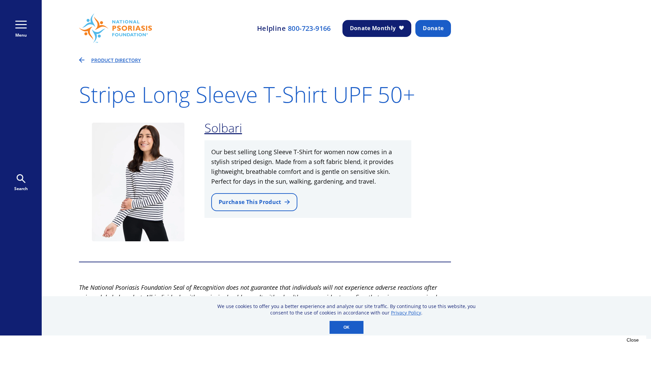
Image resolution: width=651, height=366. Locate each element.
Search (21, 188)
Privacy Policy (406, 312)
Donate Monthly (373, 28)
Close (633, 340)
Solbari (223, 128)
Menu (21, 35)
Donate (433, 28)
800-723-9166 (309, 28)
